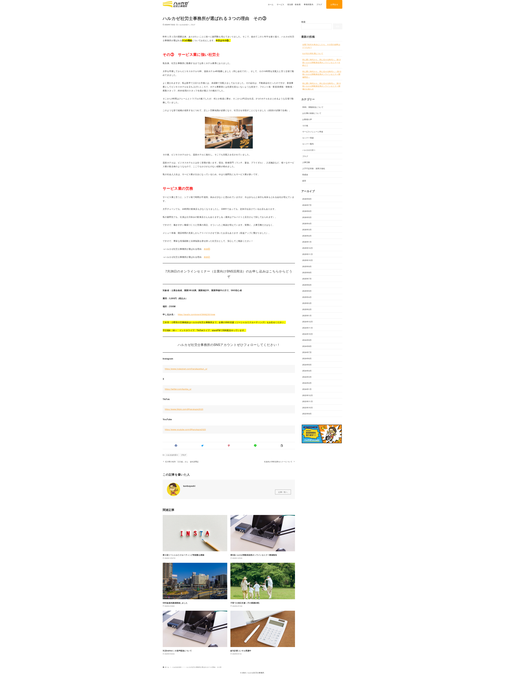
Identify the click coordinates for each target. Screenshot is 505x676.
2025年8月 (307, 272)
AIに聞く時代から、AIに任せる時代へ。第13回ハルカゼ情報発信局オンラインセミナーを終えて (321, 62)
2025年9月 (307, 266)
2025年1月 (307, 315)
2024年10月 (307, 333)
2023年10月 (307, 407)
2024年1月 (307, 389)
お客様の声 (307, 119)
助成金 (305, 174)
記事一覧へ (283, 492)
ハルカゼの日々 (184, 24)
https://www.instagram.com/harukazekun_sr (186, 368)
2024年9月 (307, 340)
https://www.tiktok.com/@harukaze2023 (184, 409)
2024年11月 (307, 327)
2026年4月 (307, 223)
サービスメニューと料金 (312, 131)
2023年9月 (307, 413)
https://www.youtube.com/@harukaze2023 (185, 429)
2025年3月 (307, 303)
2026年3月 (307, 229)
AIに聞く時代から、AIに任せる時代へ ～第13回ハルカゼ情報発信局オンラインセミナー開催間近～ (321, 74)
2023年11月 (307, 401)
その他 (305, 125)
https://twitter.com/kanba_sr (178, 389)
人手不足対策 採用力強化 (313, 168)
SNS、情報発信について (313, 107)
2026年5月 (307, 217)
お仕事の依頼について (311, 113)
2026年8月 (307, 199)
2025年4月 (307, 297)
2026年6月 (307, 211)
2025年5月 (307, 291)
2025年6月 (307, 284)
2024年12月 (307, 321)
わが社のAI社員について (312, 53)
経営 (304, 180)
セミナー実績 (308, 137)
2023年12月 (307, 395)
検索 (303, 21)
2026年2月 (307, 235)
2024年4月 (307, 370)
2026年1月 (307, 241)
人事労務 (306, 162)
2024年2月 (307, 383)
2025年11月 (307, 254)
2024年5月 (307, 364)
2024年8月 (307, 346)
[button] (176, 445)
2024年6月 (307, 358)
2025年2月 (307, 309)
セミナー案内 (308, 143)
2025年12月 (307, 247)
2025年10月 (307, 260)
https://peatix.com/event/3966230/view (196, 314)
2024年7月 (307, 352)
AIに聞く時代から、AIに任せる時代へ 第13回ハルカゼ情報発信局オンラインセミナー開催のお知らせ (321, 86)
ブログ (192, 24)
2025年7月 (307, 278)
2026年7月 (307, 205)
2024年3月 (307, 376)
